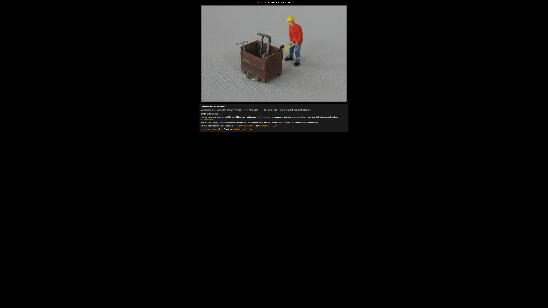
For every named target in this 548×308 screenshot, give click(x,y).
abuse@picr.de (207, 119)
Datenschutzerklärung (268, 126)
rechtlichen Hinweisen (243, 126)
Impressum (205, 129)
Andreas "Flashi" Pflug (242, 129)
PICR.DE (261, 2)
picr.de (214, 129)
